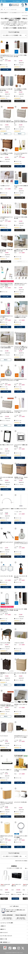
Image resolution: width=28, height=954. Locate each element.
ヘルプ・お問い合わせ (14, 906)
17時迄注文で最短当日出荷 (20, 915)
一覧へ (26, 868)
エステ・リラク (24, 12)
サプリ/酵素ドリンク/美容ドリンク (17, 24)
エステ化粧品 (14, 23)
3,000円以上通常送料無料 (7, 915)
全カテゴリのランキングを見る (21, 860)
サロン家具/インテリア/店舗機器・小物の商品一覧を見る (14, 28)
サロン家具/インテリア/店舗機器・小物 (12, 21)
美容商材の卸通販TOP (4, 12)
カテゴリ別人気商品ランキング (14, 12)
